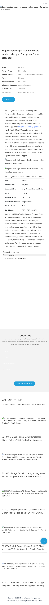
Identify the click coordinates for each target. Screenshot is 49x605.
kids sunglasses (9, 404)
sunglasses (22, 127)
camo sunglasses (23, 404)
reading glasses (33, 127)
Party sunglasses (38, 404)
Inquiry (8, 99)
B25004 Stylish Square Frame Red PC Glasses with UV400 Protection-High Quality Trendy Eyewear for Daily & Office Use (24, 548)
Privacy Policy (37, 601)
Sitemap (29, 601)
